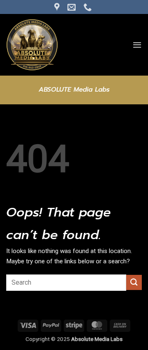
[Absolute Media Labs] (47, 45)
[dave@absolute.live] (72, 7)
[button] (137, 45)
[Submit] (134, 282)
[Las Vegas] (58, 7)
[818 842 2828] (88, 7)
